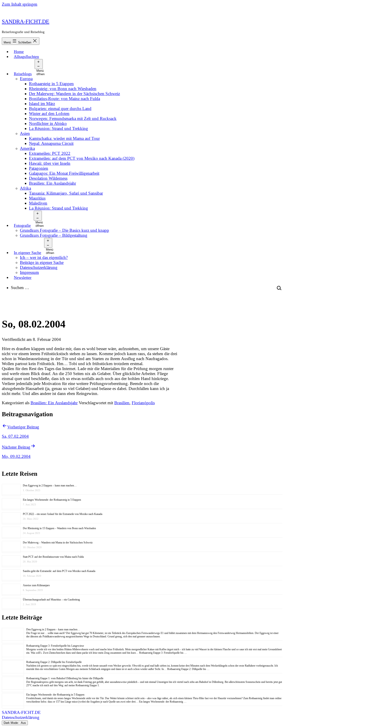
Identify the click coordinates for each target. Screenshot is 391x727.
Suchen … (20, 287)
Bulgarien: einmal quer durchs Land (60, 108)
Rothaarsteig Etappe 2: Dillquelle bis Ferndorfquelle (54, 662)
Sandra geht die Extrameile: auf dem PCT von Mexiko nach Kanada (59, 571)
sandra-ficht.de (25, 21)
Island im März (42, 103)
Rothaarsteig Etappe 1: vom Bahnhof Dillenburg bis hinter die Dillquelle (64, 678)
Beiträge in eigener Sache (42, 262)
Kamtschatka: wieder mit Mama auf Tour (64, 138)
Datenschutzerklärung (38, 267)
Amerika (27, 148)
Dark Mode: (12, 723)
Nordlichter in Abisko (48, 123)
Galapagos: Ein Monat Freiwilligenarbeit (64, 173)
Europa (26, 78)
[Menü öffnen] (39, 64)
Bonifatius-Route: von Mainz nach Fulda (64, 98)
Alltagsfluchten (26, 56)
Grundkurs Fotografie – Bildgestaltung (53, 235)
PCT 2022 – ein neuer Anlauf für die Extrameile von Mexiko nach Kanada (62, 514)
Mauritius (37, 198)
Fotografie (22, 225)
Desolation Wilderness (48, 178)
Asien (25, 133)
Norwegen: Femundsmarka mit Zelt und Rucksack (73, 118)
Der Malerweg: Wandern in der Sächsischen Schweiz (74, 93)
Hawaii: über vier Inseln (49, 163)
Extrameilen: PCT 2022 (49, 153)
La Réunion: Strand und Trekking (58, 128)
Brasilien (121, 402)
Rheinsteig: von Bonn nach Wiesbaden (62, 88)
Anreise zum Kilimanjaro (36, 585)
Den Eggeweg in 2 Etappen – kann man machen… (50, 485)
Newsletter (22, 277)
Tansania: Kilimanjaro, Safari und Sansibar (66, 193)
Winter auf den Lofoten (49, 113)
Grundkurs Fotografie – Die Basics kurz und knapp (64, 230)
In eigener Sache (27, 252)
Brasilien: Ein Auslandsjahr (52, 183)
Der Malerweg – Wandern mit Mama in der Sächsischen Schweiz (58, 542)
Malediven (38, 203)
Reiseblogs (23, 74)
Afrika (25, 188)
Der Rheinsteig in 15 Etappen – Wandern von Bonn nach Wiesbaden (59, 528)
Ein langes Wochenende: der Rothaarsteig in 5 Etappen (52, 499)
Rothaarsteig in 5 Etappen (51, 83)
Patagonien (38, 168)
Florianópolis (143, 402)
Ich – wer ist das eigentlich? (44, 257)
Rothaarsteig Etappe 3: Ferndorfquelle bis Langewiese (55, 645)
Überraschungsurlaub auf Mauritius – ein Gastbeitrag (51, 599)
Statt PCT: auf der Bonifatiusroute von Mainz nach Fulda (53, 556)
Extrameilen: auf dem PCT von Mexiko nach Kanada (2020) (81, 158)
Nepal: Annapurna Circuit (51, 143)
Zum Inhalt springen (19, 4)
